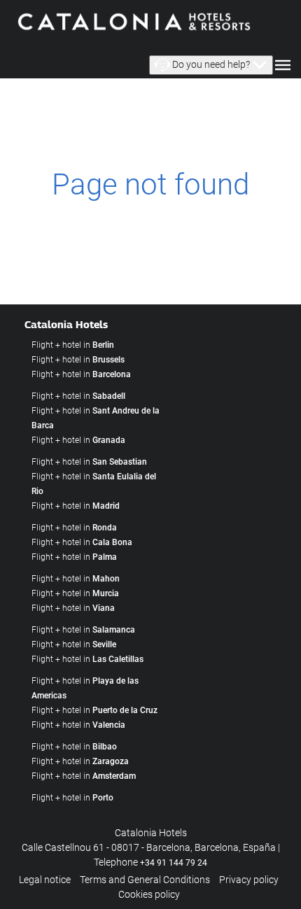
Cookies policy (149, 894)
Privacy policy (249, 879)
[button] (211, 65)
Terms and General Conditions (145, 879)
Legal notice (45, 879)
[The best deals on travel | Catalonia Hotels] (132, 21)
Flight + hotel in (72, 345)
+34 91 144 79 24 (173, 863)
